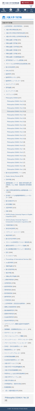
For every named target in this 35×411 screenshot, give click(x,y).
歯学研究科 (8, 296)
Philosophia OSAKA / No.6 (15, 152)
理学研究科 (8, 290)
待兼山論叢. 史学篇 (12, 40)
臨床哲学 (9, 74)
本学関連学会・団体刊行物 (12, 384)
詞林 (7, 211)
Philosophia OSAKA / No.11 (15, 135)
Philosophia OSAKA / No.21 (15, 101)
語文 (7, 252)
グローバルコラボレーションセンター (16, 343)
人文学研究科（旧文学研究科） (14, 26)
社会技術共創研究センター (12, 360)
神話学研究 (9, 235)
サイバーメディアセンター (12, 353)
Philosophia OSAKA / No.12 (15, 132)
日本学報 (9, 179)
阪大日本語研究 (11, 67)
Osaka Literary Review (13, 176)
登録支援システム (28, 2)
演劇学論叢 (9, 266)
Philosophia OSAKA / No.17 (15, 115)
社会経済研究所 (9, 317)
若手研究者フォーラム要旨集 (15, 60)
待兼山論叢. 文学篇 (12, 53)
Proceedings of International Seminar (17, 259)
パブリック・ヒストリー (13, 232)
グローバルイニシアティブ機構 (14, 336)
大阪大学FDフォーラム (11, 377)
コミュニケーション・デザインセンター (16, 339)
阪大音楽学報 (10, 269)
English (31, 5)
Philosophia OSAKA (12, 98)
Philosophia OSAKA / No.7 (15, 149)
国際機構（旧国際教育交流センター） (16, 329)
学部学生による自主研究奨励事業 (14, 373)
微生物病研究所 (9, 310)
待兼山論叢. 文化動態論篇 (14, 57)
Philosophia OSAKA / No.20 (15, 104)
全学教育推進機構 (10, 356)
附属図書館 (8, 387)
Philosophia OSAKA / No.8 (15, 145)
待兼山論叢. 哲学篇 (12, 43)
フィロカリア (10, 256)
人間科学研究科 (9, 279)
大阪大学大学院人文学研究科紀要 (16, 36)
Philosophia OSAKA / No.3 (15, 162)
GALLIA (8, 70)
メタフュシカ (10, 94)
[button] (3, 10)
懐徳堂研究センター (10, 349)
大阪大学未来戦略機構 (11, 370)
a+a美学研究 (10, 262)
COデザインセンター (11, 332)
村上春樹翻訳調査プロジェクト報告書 (17, 249)
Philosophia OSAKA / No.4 (15, 159)
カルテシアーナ (11, 84)
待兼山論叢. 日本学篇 (12, 46)
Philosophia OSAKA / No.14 (15, 125)
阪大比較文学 (10, 201)
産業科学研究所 (9, 313)
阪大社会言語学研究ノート (14, 172)
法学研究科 (8, 283)
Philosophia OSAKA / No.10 (15, 138)
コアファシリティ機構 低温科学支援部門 (16, 324)
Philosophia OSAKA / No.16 (15, 118)
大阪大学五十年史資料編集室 (13, 366)
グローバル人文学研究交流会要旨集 (17, 63)
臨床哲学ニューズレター (13, 81)
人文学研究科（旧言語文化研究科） (15, 303)
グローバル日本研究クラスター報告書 (17, 242)
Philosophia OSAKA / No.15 (15, 121)
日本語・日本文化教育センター (14, 346)
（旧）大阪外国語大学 (11, 390)
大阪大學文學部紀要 (12, 29)
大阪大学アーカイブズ (11, 363)
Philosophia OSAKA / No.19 (15, 108)
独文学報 (9, 273)
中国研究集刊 (10, 225)
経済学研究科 (8, 286)
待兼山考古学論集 (11, 276)
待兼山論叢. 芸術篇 (12, 50)
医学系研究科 (8, 293)
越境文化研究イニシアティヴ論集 (16, 245)
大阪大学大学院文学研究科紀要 (15, 33)
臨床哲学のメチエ (11, 77)
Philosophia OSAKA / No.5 (15, 155)
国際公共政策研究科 (10, 307)
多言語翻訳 (9, 204)
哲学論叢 (9, 87)
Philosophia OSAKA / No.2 (15, 166)
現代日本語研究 (11, 228)
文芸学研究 (9, 207)
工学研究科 (8, 300)
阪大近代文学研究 (11, 238)
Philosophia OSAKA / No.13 (15, 128)
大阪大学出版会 (9, 380)
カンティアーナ (11, 91)
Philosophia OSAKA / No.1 (15, 169)
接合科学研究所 (9, 320)
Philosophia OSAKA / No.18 (15, 111)
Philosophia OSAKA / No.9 (15, 142)
